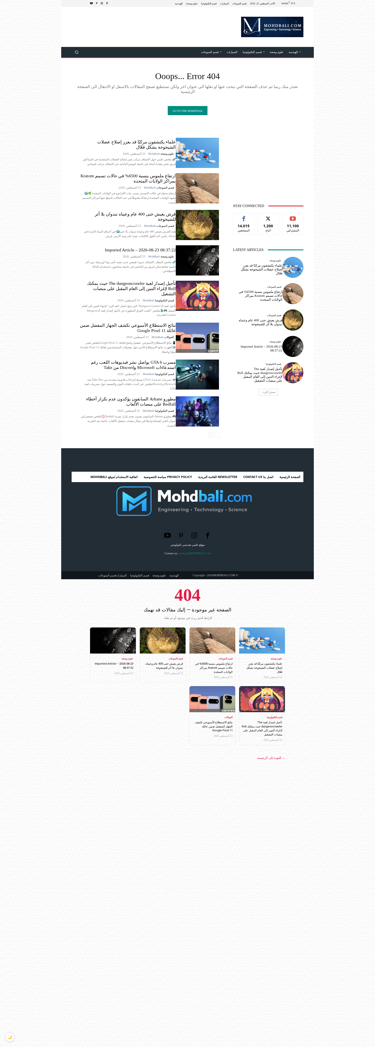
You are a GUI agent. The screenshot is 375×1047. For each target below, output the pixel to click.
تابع (268, 216)
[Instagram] (101, 3)
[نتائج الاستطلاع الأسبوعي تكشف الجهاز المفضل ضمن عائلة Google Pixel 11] (197, 338)
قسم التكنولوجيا (164, 300)
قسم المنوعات (165, 187)
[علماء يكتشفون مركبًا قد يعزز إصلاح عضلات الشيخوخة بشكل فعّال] (197, 153)
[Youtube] (91, 3)
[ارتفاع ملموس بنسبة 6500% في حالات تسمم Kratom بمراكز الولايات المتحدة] (197, 188)
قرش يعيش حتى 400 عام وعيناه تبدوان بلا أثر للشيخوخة (260, 322)
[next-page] (211, 435)
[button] (77, 52)
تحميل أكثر (270, 392)
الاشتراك (293, 216)
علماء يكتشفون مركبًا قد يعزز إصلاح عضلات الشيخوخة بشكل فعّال (136, 144)
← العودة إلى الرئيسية (271, 758)
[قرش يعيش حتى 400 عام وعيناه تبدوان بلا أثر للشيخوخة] (197, 225)
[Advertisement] (151, 21)
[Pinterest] (96, 3)
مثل (244, 216)
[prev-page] (218, 435)
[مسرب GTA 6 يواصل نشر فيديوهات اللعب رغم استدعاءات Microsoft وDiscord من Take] (197, 375)
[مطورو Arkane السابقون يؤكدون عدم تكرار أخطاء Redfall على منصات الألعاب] (197, 411)
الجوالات (169, 337)
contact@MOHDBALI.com (195, 553)
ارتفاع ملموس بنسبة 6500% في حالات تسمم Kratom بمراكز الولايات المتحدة (260, 295)
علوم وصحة (167, 153)
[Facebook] (107, 3)
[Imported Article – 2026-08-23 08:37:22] (197, 260)
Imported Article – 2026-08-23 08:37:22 (140, 249)
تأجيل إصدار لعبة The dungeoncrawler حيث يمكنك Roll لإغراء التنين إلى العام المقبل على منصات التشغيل (131, 288)
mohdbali (154, 153)
